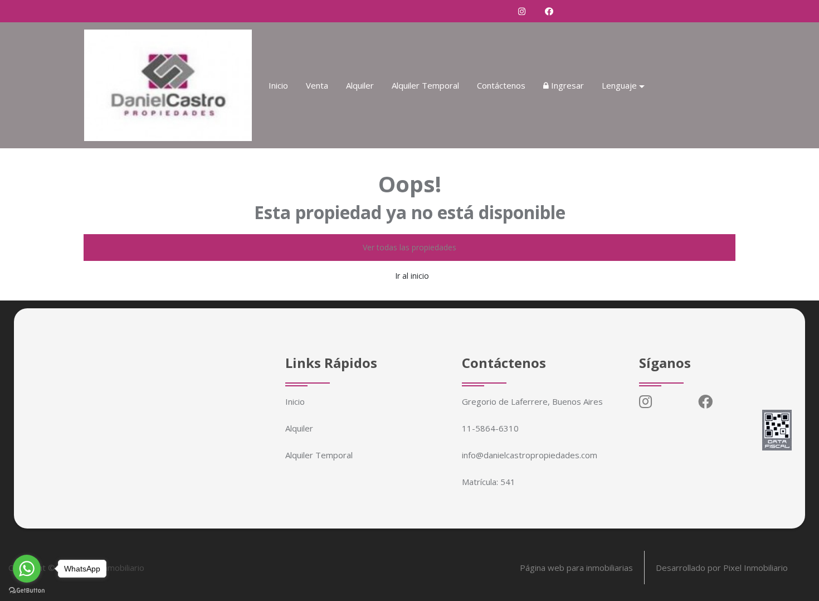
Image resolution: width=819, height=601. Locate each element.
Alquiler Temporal (425, 85)
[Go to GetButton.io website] (27, 590)
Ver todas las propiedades (409, 247)
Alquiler (360, 85)
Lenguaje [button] (619, 85)
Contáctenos (501, 85)
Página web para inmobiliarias (576, 567)
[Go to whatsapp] (27, 569)
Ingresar (566, 85)
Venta (317, 85)
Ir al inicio (412, 275)
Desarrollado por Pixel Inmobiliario (722, 567)
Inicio (278, 85)
